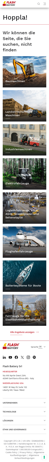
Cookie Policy (11, 452)
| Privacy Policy (25, 452)
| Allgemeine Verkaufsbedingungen (26, 456)
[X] (22, 357)
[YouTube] (10, 357)
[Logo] (9, 4)
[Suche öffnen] (38, 3)
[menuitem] (4, 357)
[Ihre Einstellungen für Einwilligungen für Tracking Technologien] (44, 457)
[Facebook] (16, 357)
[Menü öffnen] (44, 3)
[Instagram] (28, 357)
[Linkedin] (4, 357)
